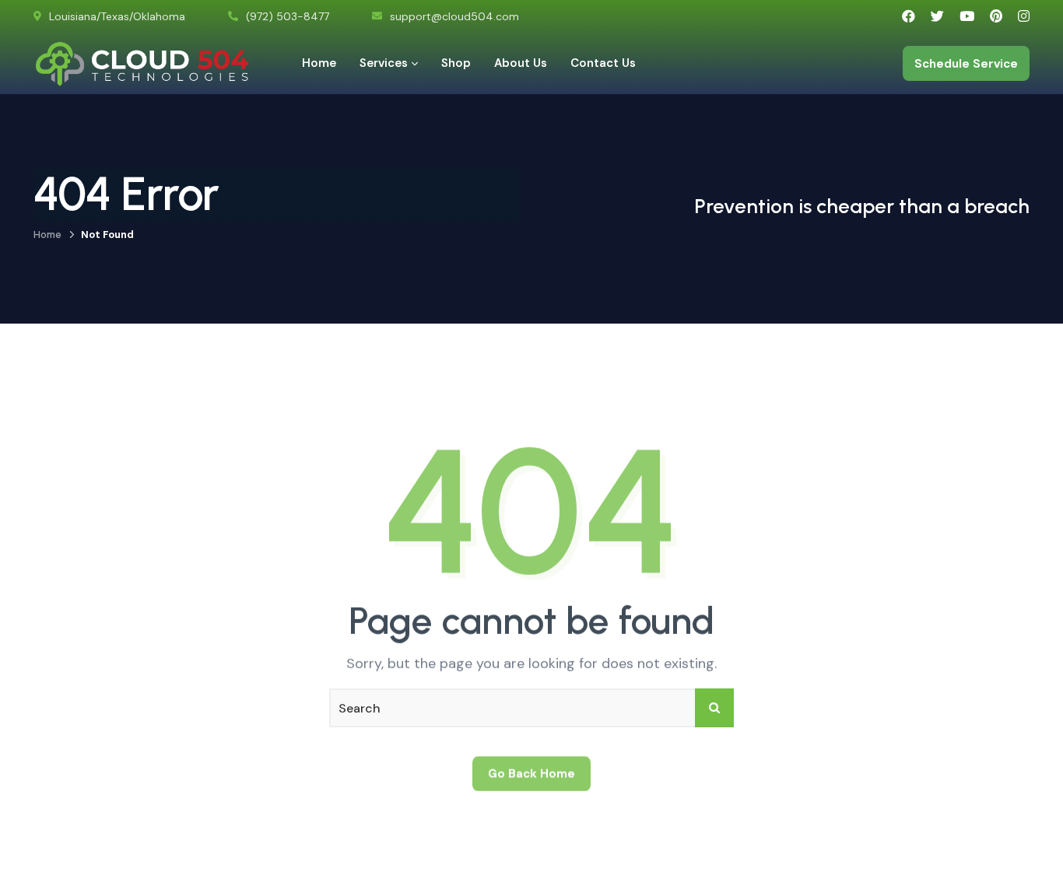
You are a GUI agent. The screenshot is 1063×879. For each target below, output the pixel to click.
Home (47, 234)
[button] (1015, 831)
